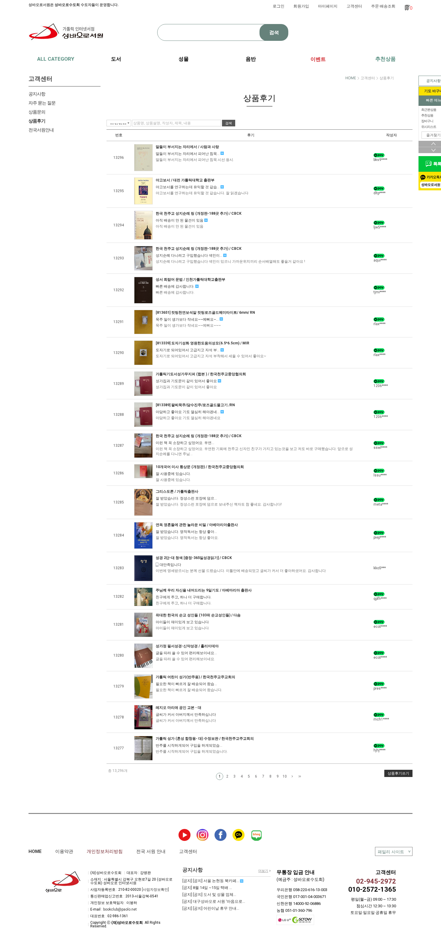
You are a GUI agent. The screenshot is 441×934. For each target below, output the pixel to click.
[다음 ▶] (292, 776)
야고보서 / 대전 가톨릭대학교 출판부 (185, 180)
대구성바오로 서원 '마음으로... (213, 901)
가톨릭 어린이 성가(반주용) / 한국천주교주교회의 (195, 677)
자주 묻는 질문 (42, 103)
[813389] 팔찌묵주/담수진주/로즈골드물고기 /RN (195, 405)
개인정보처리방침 (105, 851)
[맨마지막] (299, 776)
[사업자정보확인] (155, 889)
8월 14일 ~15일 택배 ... (207, 887)
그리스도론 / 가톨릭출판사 (177, 491)
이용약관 (64, 851)
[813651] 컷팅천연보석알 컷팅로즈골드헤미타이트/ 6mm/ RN (205, 312)
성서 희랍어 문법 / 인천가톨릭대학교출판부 (190, 279)
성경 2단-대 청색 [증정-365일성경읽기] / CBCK (194, 558)
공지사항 (36, 94)
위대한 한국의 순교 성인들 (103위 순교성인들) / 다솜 (198, 615)
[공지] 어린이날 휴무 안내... (210, 908)
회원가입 (301, 6)
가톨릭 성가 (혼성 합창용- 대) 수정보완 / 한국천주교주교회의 (205, 738)
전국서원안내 (41, 130)
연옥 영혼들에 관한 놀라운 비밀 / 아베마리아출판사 (197, 525)
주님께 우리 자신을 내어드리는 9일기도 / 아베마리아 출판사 (204, 590)
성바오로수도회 (67, 5)
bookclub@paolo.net (120, 909)
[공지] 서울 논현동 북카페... (211, 880)
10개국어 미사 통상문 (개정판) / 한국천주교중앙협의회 (200, 467)
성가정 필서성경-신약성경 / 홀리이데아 (187, 646)
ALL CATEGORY (55, 59)
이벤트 (318, 59)
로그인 (278, 6)
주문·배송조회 (383, 6)
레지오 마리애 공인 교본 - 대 (178, 708)
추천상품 (385, 59)
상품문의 (36, 112)
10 (285, 776)
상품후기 (36, 121)
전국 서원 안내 (151, 851)
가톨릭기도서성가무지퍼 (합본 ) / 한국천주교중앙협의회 (201, 374)
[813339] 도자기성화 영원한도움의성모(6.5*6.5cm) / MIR (202, 343)
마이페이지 (328, 6)
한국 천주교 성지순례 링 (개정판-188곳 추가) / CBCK (199, 213)
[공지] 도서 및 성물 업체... (209, 894)
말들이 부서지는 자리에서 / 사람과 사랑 (187, 147)
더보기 (263, 871)
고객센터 (354, 6)
